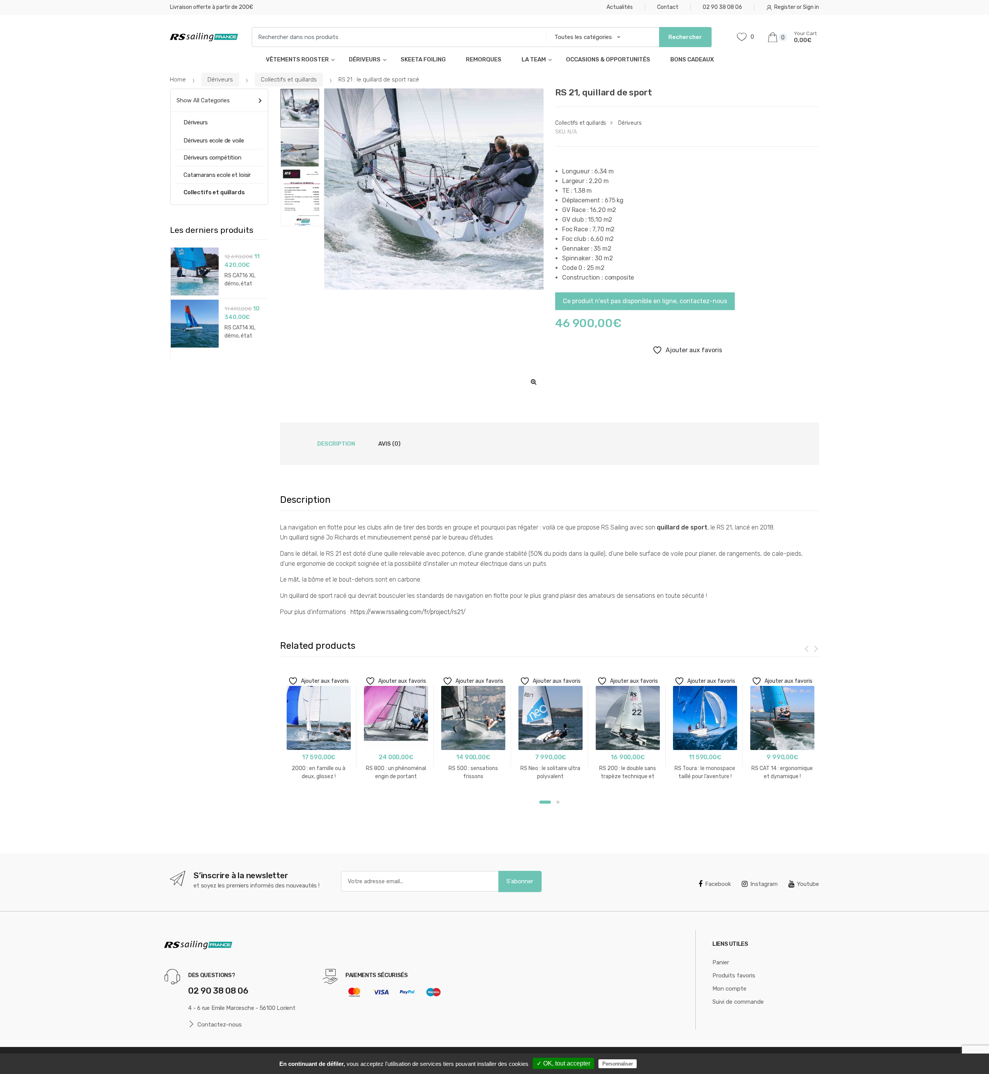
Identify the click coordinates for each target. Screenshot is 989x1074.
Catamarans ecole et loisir (217, 174)
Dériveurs (365, 59)
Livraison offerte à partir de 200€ (211, 7)
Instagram (764, 884)
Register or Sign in (796, 7)
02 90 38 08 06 (722, 7)
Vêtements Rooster (297, 59)
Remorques (483, 59)
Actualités (620, 7)
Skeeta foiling (423, 59)
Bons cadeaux (692, 59)
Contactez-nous (219, 1024)
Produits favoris (733, 975)
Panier (720, 962)
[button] (533, 381)
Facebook (718, 884)
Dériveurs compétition (212, 157)
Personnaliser (617, 1064)
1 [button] (545, 802)
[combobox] (396, 37)
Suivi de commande (738, 1001)
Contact (667, 7)
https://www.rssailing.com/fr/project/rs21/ (408, 612)
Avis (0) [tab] (389, 443)
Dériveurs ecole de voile (214, 140)
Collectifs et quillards (289, 79)
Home (178, 79)
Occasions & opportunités (608, 59)
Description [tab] (336, 443)
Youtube (808, 884)
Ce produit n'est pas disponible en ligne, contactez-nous (645, 301)
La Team (534, 59)
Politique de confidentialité (678, 1063)
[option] (434, 189)
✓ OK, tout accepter (563, 1063)
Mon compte (729, 988)
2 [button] (557, 802)
